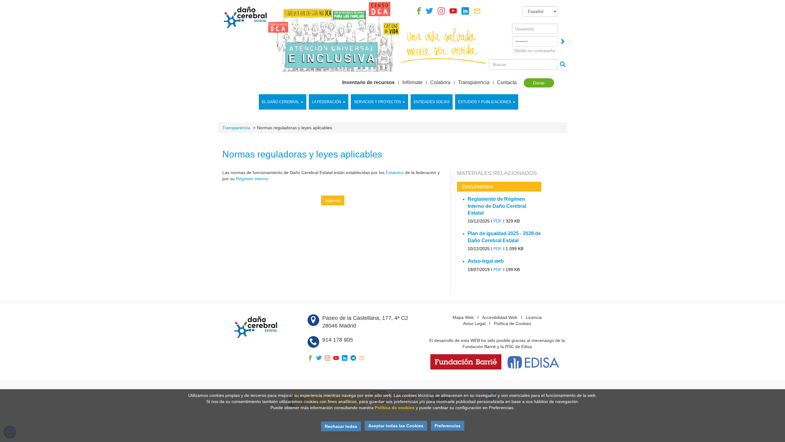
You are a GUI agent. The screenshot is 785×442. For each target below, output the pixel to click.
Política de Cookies (512, 323)
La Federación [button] (326, 102)
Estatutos (395, 172)
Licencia (534, 317)
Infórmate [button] (412, 82)
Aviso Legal (474, 323)
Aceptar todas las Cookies (395, 425)
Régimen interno (252, 178)
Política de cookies (395, 407)
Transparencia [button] (473, 82)
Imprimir (333, 200)
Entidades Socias (432, 102)
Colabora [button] (440, 82)
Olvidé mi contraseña (534, 50)
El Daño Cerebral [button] (280, 102)
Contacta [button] (507, 82)
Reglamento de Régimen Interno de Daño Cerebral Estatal (497, 205)
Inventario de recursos (368, 82)
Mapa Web (463, 317)
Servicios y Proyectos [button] (377, 102)
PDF (497, 221)
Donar (539, 82)
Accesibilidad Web (499, 317)
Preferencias (448, 425)
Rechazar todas (341, 426)
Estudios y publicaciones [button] (484, 102)
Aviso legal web (486, 261)
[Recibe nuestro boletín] (477, 12)
